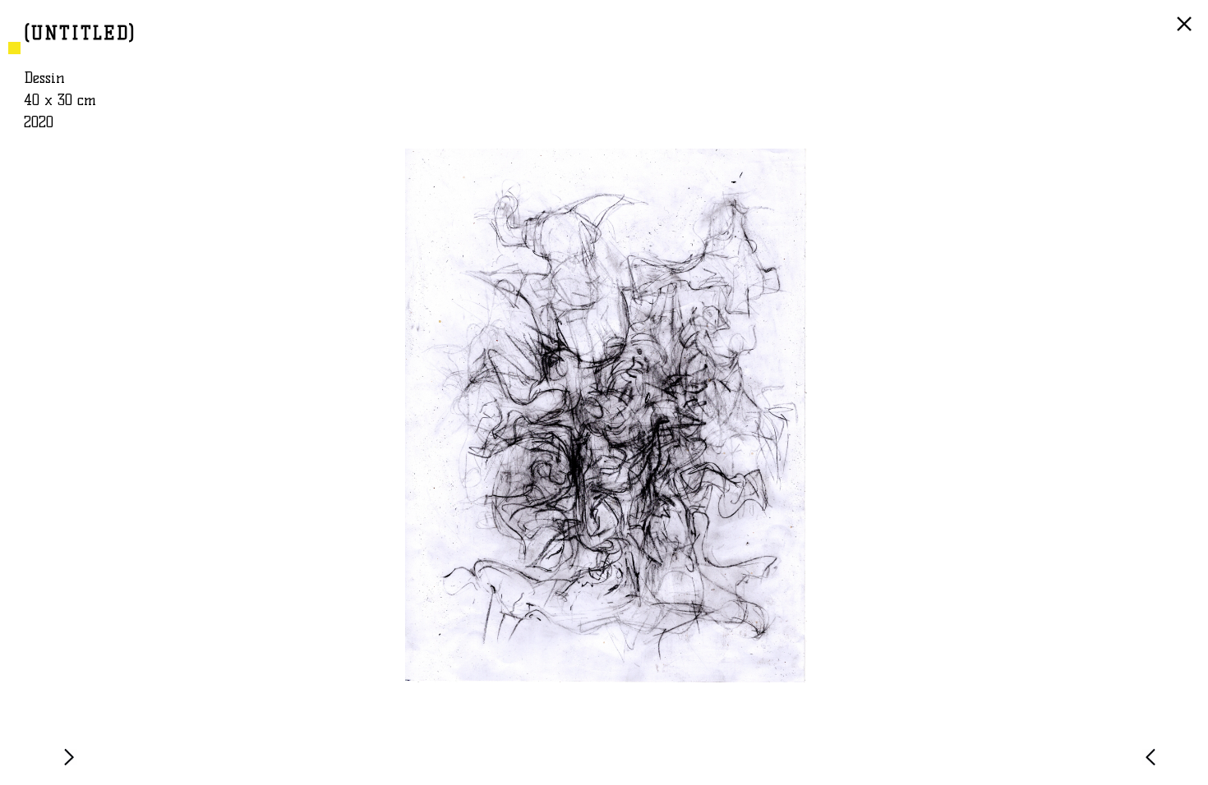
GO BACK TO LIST (1187, 32)
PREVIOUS (1154, 764)
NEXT (72, 764)
